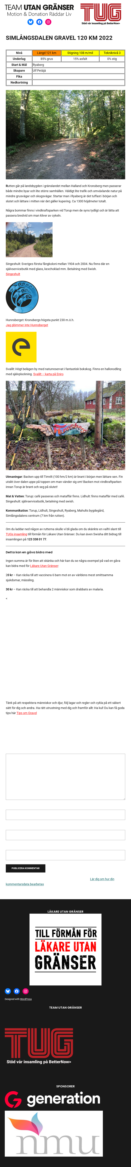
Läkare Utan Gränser (44, 566)
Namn (11, 806)
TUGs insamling (16, 534)
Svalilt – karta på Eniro (48, 374)
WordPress (26, 999)
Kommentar (15, 751)
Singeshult (13, 274)
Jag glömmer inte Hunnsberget (27, 325)
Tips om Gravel (27, 713)
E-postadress (16, 826)
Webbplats (13, 846)
